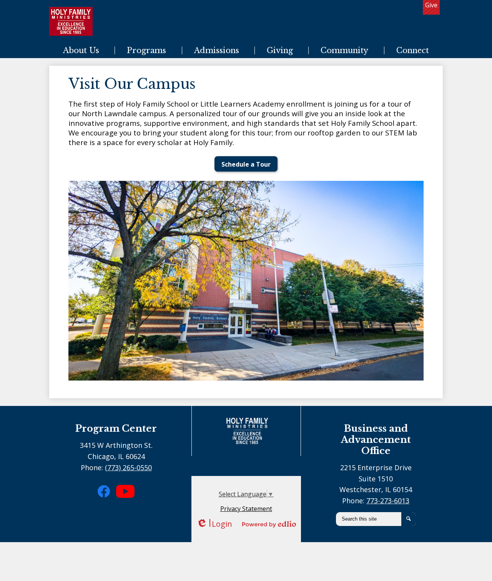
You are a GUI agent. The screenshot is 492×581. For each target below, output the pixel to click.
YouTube (126, 508)
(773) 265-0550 (128, 467)
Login (214, 524)
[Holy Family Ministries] (71, 21)
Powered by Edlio (269, 524)
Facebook (108, 505)
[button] (81, 50)
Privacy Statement (246, 508)
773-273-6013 (387, 500)
